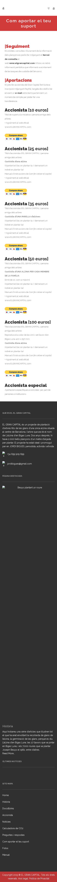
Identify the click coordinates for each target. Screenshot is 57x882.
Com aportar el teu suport (15, 841)
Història (6, 802)
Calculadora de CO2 (12, 828)
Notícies (6, 821)
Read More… (8, 753)
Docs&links (8, 808)
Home (5, 795)
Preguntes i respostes (13, 835)
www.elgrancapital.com (22, 63)
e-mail (18, 93)
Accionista (7, 815)
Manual (6, 855)
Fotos (5, 848)
